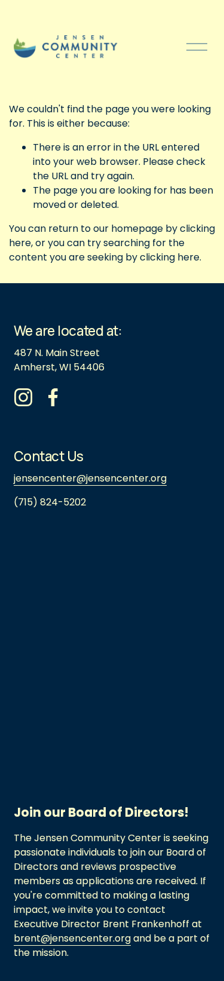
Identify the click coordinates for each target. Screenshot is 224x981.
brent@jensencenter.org (72, 938)
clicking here (170, 257)
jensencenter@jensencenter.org (90, 478)
